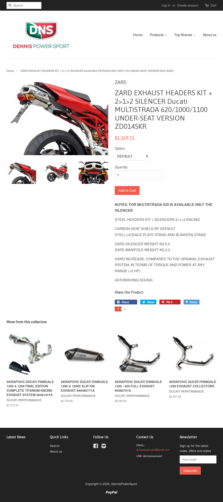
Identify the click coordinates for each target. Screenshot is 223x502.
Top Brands (183, 34)
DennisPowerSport (124, 484)
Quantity (121, 167)
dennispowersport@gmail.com (153, 449)
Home (137, 34)
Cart (213, 5)
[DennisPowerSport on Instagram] (103, 446)
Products (157, 34)
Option (120, 148)
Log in (166, 5)
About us (209, 34)
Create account (187, 5)
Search (55, 445)
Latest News (16, 437)
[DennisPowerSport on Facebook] (95, 446)
